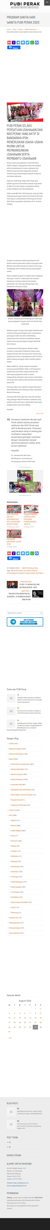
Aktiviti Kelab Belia (19, 769)
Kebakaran (16, 856)
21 (30, 1022)
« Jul (9, 1038)
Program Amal (18, 800)
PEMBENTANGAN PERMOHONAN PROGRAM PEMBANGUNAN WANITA (30, 519)
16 (41, 1018)
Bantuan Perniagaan (18, 754)
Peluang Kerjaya (16, 928)
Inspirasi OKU (15, 918)
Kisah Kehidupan (19, 882)
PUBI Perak (25, 5)
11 (14, 1018)
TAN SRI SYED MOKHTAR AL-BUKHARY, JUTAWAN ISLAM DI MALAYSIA (19, 597)
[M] (11, 698)
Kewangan (16, 877)
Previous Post (26, 582)
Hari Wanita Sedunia (30, 570)
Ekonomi (16, 841)
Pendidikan (17, 897)
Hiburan (15, 846)
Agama (15, 820)
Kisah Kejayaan (18, 887)
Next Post (26, 591)
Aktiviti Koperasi (19, 774)
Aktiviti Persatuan (31, 29)
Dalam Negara (18, 831)
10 (9, 1018)
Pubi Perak (39, 573)
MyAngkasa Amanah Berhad (23, 790)
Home (9, 29)
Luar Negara (17, 892)
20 (25, 1022)
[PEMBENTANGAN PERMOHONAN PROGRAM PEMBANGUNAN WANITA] (31, 509)
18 (14, 1022)
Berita (20, 29)
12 (20, 1018)
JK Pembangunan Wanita (15, 573)
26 (20, 1027)
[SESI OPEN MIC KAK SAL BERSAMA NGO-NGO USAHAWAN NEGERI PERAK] (14, 509)
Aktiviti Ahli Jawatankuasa (22, 764)
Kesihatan (17, 872)
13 (25, 1018)
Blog (14, 29)
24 (9, 1027)
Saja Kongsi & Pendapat (21, 902)
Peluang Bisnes (16, 923)
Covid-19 (14, 810)
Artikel (13, 743)
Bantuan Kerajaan (17, 749)
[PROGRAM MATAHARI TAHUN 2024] (14, 534)
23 (41, 1022)
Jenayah (16, 851)
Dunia (14, 836)
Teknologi (16, 913)
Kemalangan (17, 866)
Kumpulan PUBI (18, 784)
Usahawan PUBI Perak (20, 805)
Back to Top (40, 413)
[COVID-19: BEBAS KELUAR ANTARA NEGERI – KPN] (12, 588)
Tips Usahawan (16, 933)
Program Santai (30, 573)
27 (25, 1027)
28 (30, 1027)
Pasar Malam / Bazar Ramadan (23, 795)
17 (9, 1022)
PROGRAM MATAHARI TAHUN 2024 (14, 541)
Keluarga (16, 861)
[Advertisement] (25, 76)
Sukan (15, 907)
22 (35, 1022)
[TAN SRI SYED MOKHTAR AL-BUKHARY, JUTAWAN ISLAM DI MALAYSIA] (37, 597)
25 (14, 1027)
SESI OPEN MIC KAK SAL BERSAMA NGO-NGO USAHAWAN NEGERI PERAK (13, 519)
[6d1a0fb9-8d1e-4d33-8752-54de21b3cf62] (39, 487)
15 (35, 1018)
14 (30, 1018)
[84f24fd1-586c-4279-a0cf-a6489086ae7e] (19, 487)
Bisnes (16, 825)
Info (13, 815)
